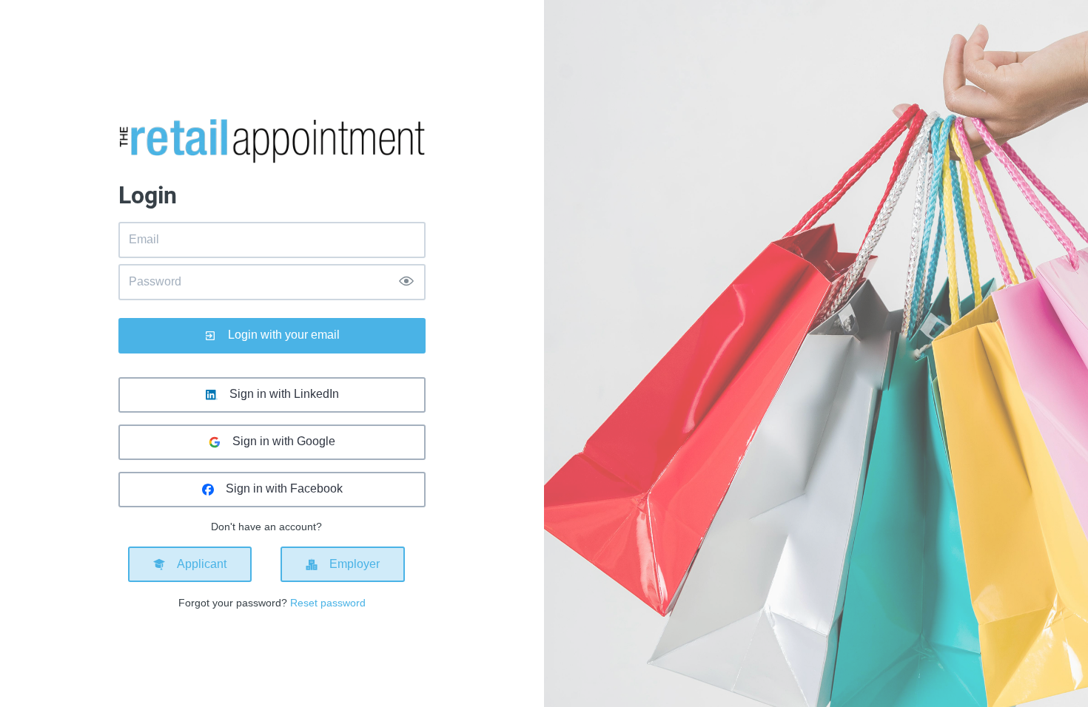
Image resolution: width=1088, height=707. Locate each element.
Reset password (328, 603)
